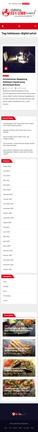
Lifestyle (5, 75)
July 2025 (6, 227)
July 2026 (6, 171)
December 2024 (8, 260)
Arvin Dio (22, 373)
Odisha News (24, 423)
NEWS (20, 428)
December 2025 (8, 204)
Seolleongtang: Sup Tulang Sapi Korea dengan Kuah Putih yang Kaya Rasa (18, 330)
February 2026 (8, 194)
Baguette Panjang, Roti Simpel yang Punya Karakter (16, 350)
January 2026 (7, 199)
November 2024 (8, 264)
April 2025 (6, 241)
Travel (5, 300)
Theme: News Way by (15, 423)
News (5, 291)
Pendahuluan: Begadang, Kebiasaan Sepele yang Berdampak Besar (15, 82)
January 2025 (7, 255)
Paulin (21, 353)
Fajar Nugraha (21, 88)
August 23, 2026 (11, 333)
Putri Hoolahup (24, 393)
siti (20, 333)
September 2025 (8, 218)
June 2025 (6, 232)
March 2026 (7, 189)
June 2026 (6, 175)
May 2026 (6, 180)
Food (5, 282)
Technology (7, 296)
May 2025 (6, 236)
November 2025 (8, 208)
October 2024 (7, 269)
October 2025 (7, 213)
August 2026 (7, 166)
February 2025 (8, 250)
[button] (35, 26)
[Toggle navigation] (19, 26)
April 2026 (6, 185)
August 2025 (7, 222)
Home (5, 428)
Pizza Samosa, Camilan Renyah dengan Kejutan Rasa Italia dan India (17, 390)
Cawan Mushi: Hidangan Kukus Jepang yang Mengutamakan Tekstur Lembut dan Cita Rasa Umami (18, 152)
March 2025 (7, 246)
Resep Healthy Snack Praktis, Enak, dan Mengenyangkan (15, 370)
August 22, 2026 (11, 353)
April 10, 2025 (9, 88)
